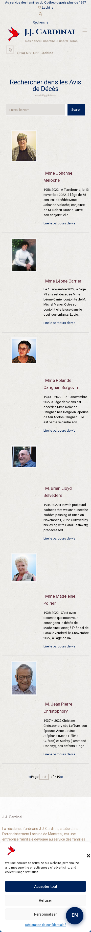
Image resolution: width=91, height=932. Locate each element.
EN (75, 915)
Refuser (45, 900)
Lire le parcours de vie (59, 223)
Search (76, 109)
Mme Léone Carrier (63, 281)
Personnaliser (45, 914)
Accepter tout (45, 886)
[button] (83, 850)
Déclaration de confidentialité (45, 925)
